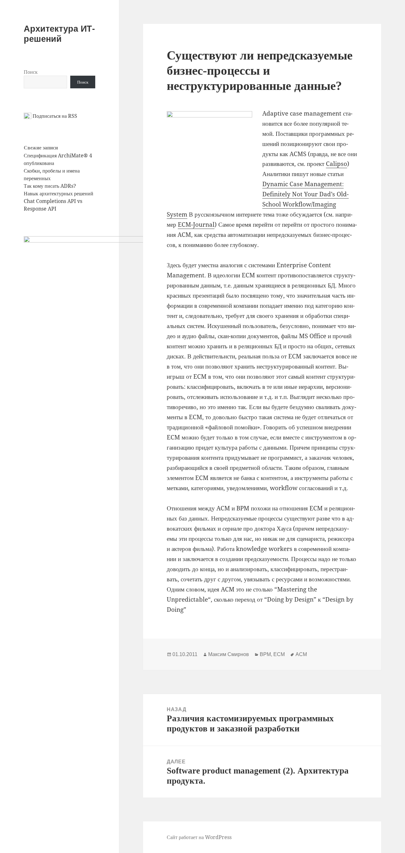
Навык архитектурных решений (58, 193)
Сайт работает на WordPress (199, 837)
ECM (279, 654)
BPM (265, 654)
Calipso (336, 164)
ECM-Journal (196, 224)
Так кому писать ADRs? (50, 185)
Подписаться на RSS (54, 115)
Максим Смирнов (228, 654)
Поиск (31, 71)
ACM (301, 654)
